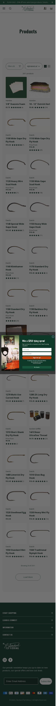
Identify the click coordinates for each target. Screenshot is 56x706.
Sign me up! (37, 358)
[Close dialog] (53, 337)
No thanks (36, 367)
